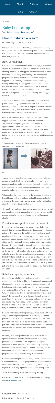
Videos (48, 3)
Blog (20, 11)
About (19, 3)
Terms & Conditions (25, 398)
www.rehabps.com (13, 381)
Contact (33, 11)
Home (7, 3)
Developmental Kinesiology (18, 32)
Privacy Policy (8, 398)
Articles (34, 3)
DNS (32, 32)
